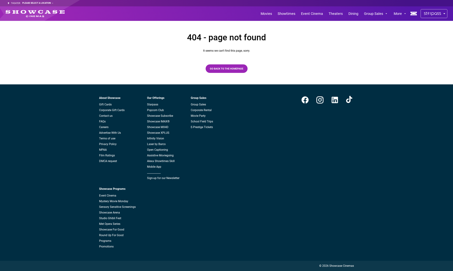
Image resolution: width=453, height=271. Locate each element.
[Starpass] (434, 13)
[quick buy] (414, 14)
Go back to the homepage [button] (226, 68)
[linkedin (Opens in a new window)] (335, 100)
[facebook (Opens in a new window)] (305, 100)
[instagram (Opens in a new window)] (320, 100)
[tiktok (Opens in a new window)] (349, 100)
